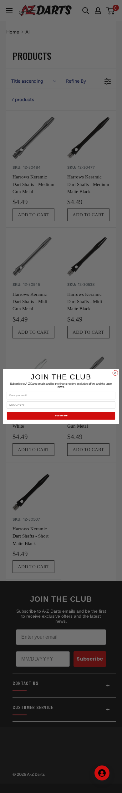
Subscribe (61, 415)
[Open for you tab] (101, 772)
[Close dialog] (115, 372)
